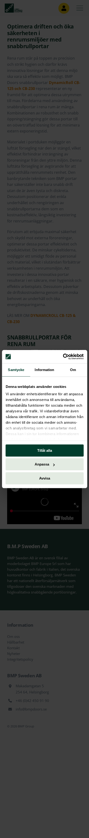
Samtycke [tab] (16, 370)
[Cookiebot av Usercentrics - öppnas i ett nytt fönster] (63, 356)
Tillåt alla (44, 450)
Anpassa (42, 464)
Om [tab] (73, 370)
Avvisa (44, 478)
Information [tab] (44, 370)
